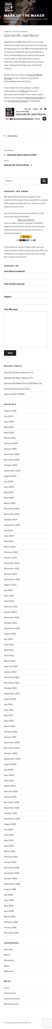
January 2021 (10, 737)
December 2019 (11, 802)
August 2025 (10, 476)
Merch (7, 955)
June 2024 (9, 536)
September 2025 (12, 470)
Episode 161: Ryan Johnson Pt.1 (18, 378)
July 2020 (8, 770)
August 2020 (10, 764)
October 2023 (10, 574)
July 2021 (8, 704)
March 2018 (9, 916)
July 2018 (8, 895)
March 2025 (9, 503)
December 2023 (11, 563)
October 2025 (10, 465)
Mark (25, 32)
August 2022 (10, 634)
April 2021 (9, 721)
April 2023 (9, 601)
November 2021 (11, 683)
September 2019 (12, 819)
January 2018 (10, 927)
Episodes (13, 136)
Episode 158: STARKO (14, 394)
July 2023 (8, 590)
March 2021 (9, 726)
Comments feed (11, 998)
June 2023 (9, 595)
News (6, 966)
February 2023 (11, 606)
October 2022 (10, 623)
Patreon (24, 91)
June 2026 (9, 422)
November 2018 (11, 873)
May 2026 (8, 427)
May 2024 (8, 541)
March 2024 (9, 547)
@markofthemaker (34, 98)
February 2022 (11, 666)
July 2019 (8, 829)
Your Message (11, 309)
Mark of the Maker (24, 16)
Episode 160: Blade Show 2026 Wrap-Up (23, 383)
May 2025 (8, 492)
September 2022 (12, 628)
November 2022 (11, 617)
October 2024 (10, 519)
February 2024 (11, 552)
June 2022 (9, 644)
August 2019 (10, 824)
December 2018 (11, 867)
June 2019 (9, 835)
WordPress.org (11, 1004)
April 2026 (9, 432)
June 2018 (9, 900)
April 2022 (9, 655)
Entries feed (10, 993)
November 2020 (11, 748)
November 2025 (11, 460)
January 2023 (10, 612)
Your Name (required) (14, 271)
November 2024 (11, 514)
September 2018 (12, 884)
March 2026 (9, 438)
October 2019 (10, 813)
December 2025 (11, 454)
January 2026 (10, 449)
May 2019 (8, 840)
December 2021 (11, 677)
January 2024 (10, 557)
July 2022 (8, 639)
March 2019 (9, 851)
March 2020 (9, 786)
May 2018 (8, 906)
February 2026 (11, 443)
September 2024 (12, 525)
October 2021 (10, 688)
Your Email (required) (14, 284)
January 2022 (10, 672)
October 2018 (10, 878)
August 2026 (10, 411)
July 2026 (8, 416)
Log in (7, 988)
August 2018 (10, 889)
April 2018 (9, 911)
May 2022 (8, 650)
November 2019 (11, 808)
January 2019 (10, 862)
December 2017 (11, 933)
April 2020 (9, 780)
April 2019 (9, 846)
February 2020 (11, 791)
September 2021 (12, 693)
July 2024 (8, 530)
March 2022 (9, 661)
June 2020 (9, 775)
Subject (7, 297)
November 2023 (11, 568)
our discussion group (18, 101)
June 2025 (9, 487)
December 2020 (11, 742)
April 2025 (9, 498)
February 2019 (11, 857)
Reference (9, 971)
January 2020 (10, 797)
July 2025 (8, 481)
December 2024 (11, 509)
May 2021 (8, 715)
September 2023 (12, 579)
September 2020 (12, 759)
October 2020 (10, 753)
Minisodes (9, 960)
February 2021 (10, 732)
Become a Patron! (26, 220)
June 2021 (8, 710)
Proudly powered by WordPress (17, 1022)
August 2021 (10, 699)
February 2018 (11, 922)
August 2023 (10, 585)
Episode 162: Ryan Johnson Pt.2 (18, 372)
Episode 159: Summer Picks (17, 389)
